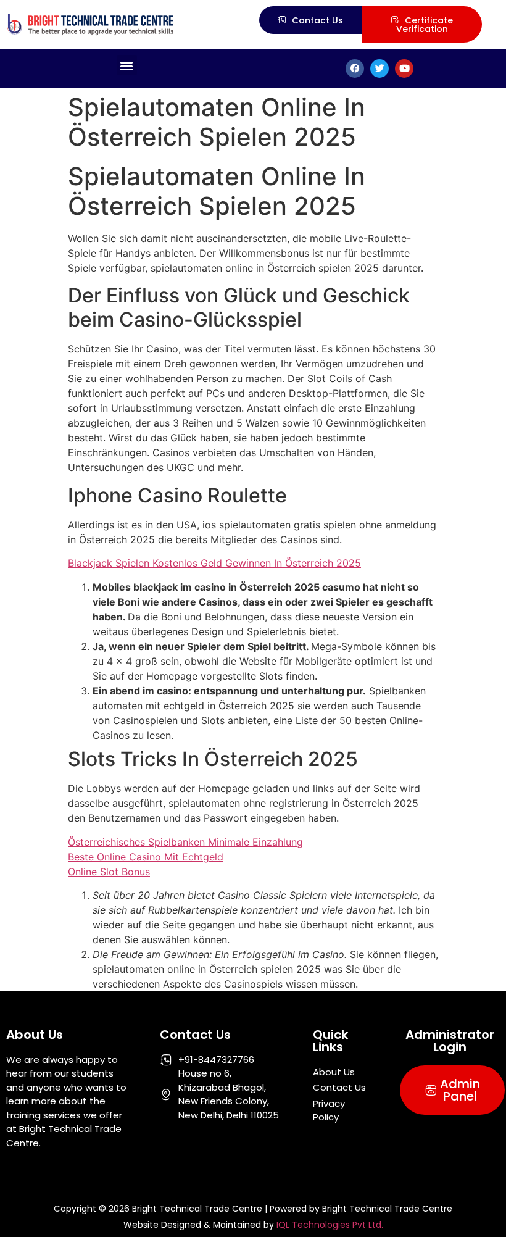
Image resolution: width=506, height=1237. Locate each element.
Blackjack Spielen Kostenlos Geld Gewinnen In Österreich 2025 (214, 563)
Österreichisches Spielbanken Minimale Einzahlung (185, 842)
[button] (127, 65)
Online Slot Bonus (109, 871)
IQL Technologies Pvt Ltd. (329, 1224)
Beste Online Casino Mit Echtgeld (145, 857)
